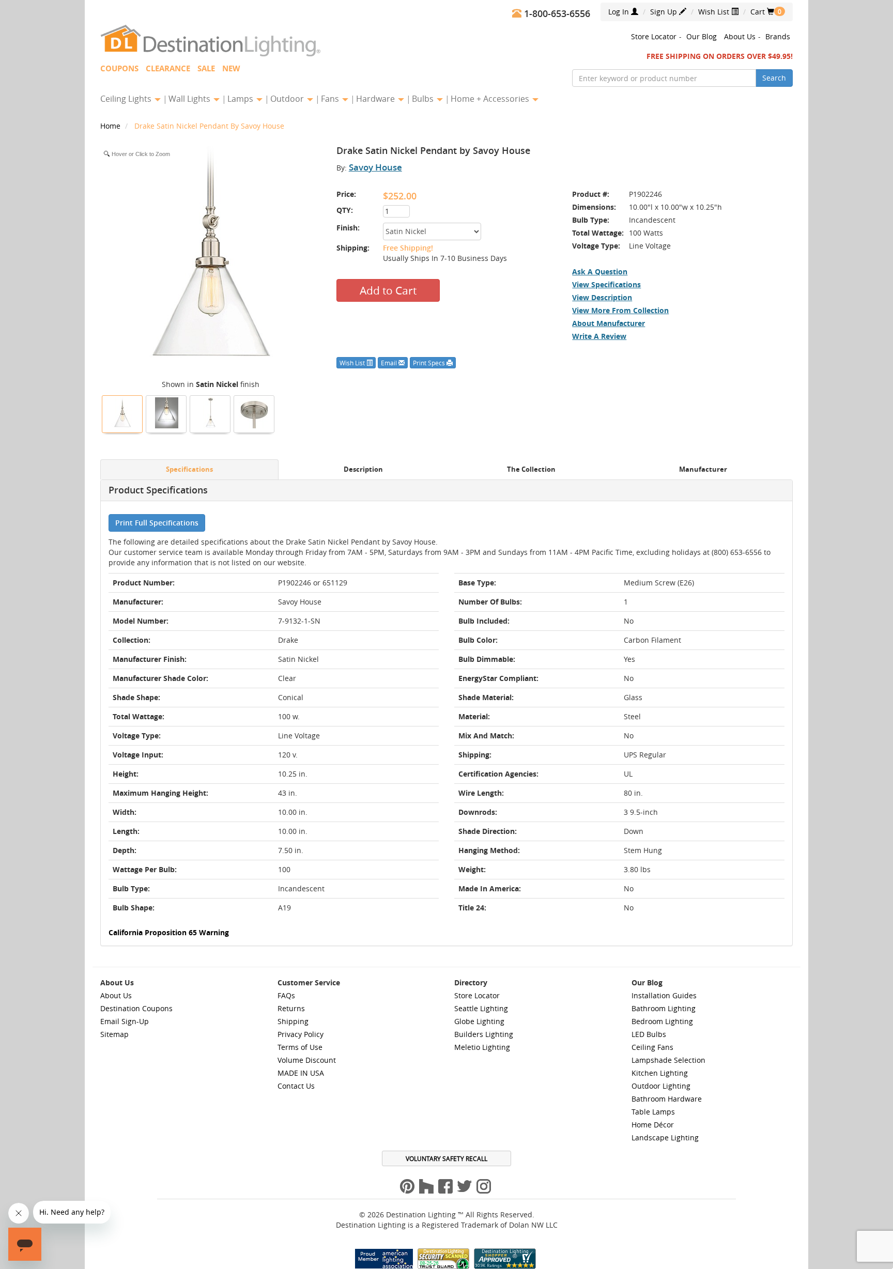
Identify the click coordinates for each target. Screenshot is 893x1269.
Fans (331, 98)
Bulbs (424, 98)
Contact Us (296, 1086)
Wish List (714, 12)
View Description (602, 297)
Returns (291, 1008)
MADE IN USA (301, 1073)
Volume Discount (307, 1060)
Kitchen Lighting (660, 1073)
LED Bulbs (649, 1034)
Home (111, 126)
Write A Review (599, 336)
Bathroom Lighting (664, 1008)
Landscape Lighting (665, 1137)
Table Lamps (653, 1112)
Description (363, 469)
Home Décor (653, 1124)
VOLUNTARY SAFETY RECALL (446, 1158)
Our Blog (701, 36)
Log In (619, 12)
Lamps (241, 98)
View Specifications (606, 284)
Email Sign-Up (124, 1021)
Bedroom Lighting (662, 1021)
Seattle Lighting (481, 1008)
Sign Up (664, 12)
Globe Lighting (479, 1021)
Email (389, 363)
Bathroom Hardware (667, 1099)
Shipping (293, 1021)
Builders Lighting (483, 1034)
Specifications (189, 469)
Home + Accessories (491, 98)
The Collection (531, 469)
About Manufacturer (608, 323)
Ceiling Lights (126, 98)
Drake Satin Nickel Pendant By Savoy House (209, 126)
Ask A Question (599, 271)
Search (774, 78)
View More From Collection (620, 310)
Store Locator (653, 36)
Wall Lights (190, 98)
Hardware (376, 98)
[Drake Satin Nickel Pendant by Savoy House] (122, 412)
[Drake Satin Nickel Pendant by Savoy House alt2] (166, 412)
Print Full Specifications (156, 523)
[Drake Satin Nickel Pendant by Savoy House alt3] (254, 412)
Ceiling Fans (652, 1047)
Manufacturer (703, 469)
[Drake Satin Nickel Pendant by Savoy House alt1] (210, 412)
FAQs (286, 995)
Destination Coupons (136, 1008)
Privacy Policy (301, 1034)
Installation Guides (664, 995)
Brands (777, 36)
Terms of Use (300, 1047)
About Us (740, 36)
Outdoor (288, 98)
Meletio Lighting (482, 1047)
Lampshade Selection (668, 1060)
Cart (762, 12)
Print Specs (429, 363)
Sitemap (114, 1034)
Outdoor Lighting (661, 1086)
